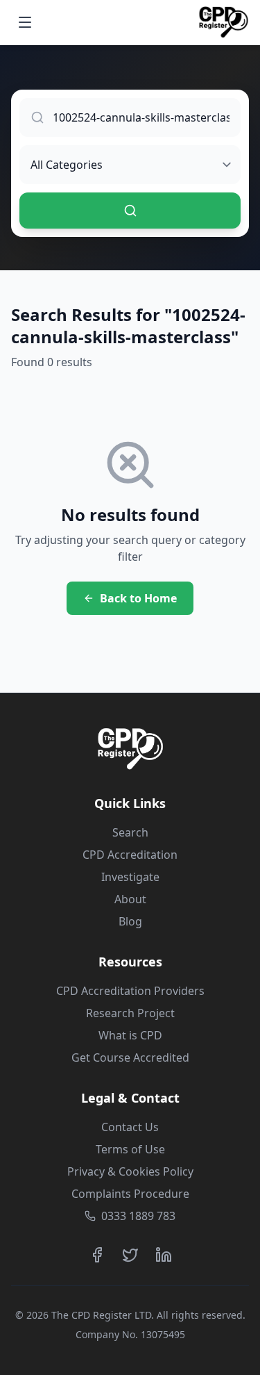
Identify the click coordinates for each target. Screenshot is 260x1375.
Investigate (130, 876)
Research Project (130, 1013)
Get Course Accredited (130, 1057)
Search (130, 832)
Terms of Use (130, 1149)
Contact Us (130, 1127)
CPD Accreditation (130, 854)
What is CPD (130, 1035)
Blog (130, 921)
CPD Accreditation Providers (130, 990)
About (130, 899)
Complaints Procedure (130, 1193)
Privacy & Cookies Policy (130, 1171)
